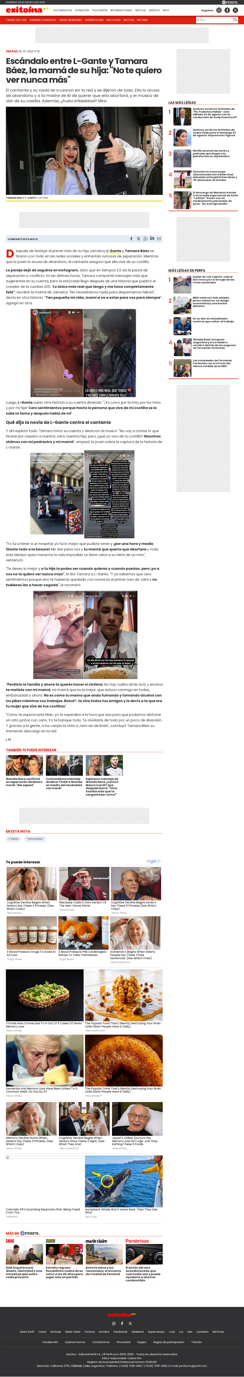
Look (172, 1332)
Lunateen (202, 1332)
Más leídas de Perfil (186, 270)
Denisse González (43, 20)
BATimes (218, 1332)
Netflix (140, 10)
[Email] (159, 239)
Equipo (142, 1342)
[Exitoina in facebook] (227, 10)
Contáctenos (101, 1342)
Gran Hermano (70, 20)
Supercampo (156, 1332)
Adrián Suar (94, 20)
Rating (142, 20)
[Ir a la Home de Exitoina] (28, 10)
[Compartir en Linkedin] (152, 238)
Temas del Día (16, 20)
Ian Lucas (113, 20)
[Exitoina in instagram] (219, 10)
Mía (190, 1332)
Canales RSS (50, 1342)
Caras (42, 1332)
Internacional (121, 10)
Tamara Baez (35, 838)
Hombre (104, 1332)
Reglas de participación (168, 1342)
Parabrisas (120, 1332)
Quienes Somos (75, 1342)
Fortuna (90, 1332)
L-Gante (113, 251)
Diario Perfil (27, 1332)
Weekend (138, 1332)
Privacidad (123, 1342)
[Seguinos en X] (235, 10)
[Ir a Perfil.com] (230, 3)
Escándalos (62, 10)
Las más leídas (182, 102)
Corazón (82, 10)
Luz (181, 1332)
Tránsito (196, 1342)
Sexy (166, 10)
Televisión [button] (99, 10)
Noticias (56, 1332)
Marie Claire (72, 1332)
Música (154, 10)
